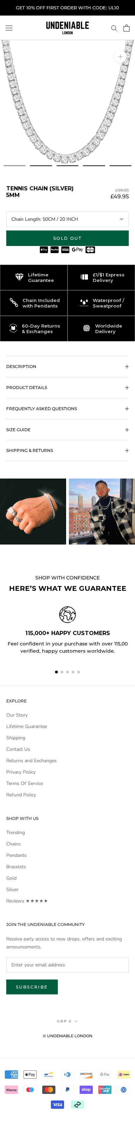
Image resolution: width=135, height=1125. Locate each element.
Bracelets (16, 866)
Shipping (15, 738)
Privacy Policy (21, 772)
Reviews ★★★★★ (27, 901)
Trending (15, 832)
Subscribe (32, 987)
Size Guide (18, 429)
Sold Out (67, 238)
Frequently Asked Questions (41, 408)
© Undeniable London (67, 1035)
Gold (11, 878)
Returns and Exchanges (31, 760)
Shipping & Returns (29, 450)
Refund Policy (21, 795)
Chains (13, 844)
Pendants (16, 855)
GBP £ (64, 1021)
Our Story (17, 715)
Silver (12, 889)
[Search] (114, 28)
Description (21, 366)
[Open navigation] (9, 27)
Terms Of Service (24, 783)
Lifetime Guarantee (26, 726)
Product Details (26, 387)
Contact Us (18, 749)
